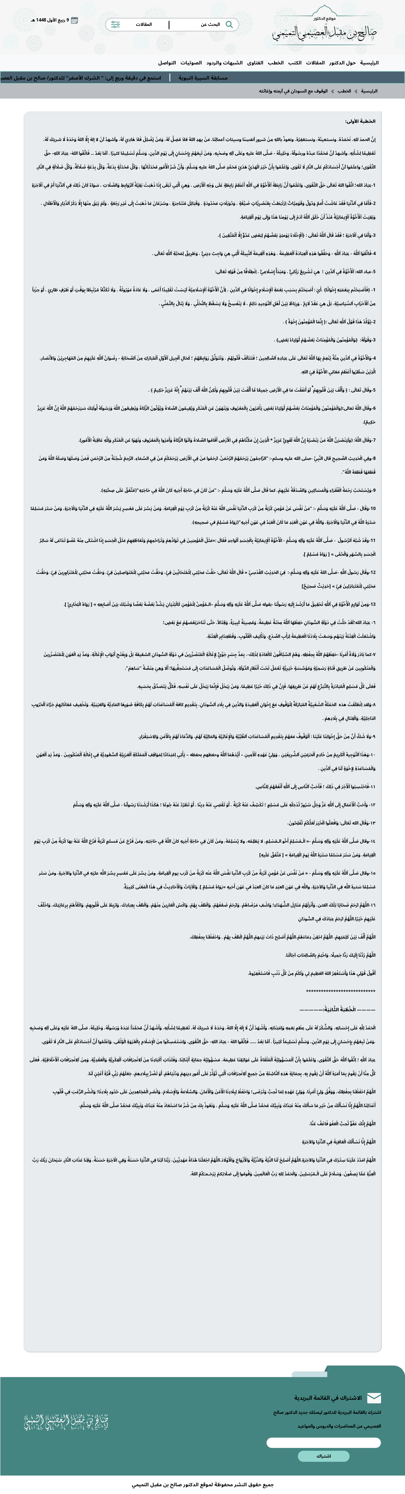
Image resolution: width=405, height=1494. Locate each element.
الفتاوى (255, 63)
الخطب (276, 63)
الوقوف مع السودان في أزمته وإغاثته (293, 91)
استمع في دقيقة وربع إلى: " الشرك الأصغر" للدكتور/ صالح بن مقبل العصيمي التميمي (101, 78)
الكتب (295, 63)
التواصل (167, 63)
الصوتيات (191, 63)
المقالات (315, 63)
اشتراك (324, 1456)
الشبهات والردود (224, 63)
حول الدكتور (342, 63)
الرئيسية (369, 63)
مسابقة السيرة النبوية (236, 78)
